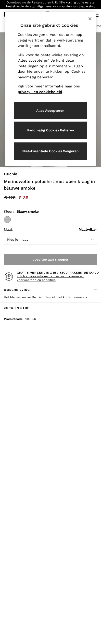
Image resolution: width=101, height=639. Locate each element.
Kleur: (9, 211)
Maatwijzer (88, 229)
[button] (7, 219)
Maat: (8, 229)
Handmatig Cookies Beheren (50, 130)
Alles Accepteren (50, 110)
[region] (50, 89)
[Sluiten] (90, 18)
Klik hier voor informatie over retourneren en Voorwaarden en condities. (50, 278)
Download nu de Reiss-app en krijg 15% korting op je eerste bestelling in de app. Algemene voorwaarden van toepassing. (50, 4)
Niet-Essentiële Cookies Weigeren (50, 151)
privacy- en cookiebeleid (40, 92)
